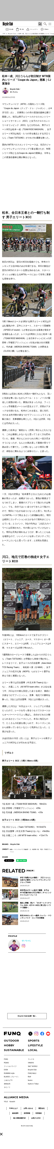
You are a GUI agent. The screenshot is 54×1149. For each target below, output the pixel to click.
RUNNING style (9, 1073)
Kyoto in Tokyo (33, 1084)
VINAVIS (31, 1063)
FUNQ (6, 1059)
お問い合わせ (28, 1108)
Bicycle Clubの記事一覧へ (27, 1016)
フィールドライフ (10, 1066)
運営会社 (41, 1108)
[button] (1, 1134)
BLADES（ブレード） (11, 1077)
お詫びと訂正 (36, 1118)
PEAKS (6, 1063)
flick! (29, 1077)
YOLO (6, 1102)
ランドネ (31, 1059)
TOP (4, 33)
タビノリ (7, 1087)
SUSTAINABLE (14, 1050)
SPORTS (33, 1040)
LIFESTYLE (35, 1045)
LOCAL (32, 1050)
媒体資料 (15, 1113)
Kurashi (12, 1102)
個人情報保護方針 (19, 1118)
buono (30, 1080)
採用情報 (27, 1113)
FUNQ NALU (32, 1073)
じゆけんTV (8, 1080)
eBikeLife (7, 1084)
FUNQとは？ (13, 1108)
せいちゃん (26, 940)
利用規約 (39, 1113)
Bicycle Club (12, 33)
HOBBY (9, 1045)
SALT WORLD (32, 1066)
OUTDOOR (11, 1040)
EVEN (6, 1070)
